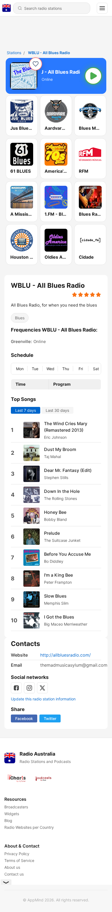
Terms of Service (19, 860)
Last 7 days (25, 410)
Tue (35, 368)
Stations (14, 52)
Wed (50, 368)
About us (12, 867)
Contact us (14, 874)
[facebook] (16, 687)
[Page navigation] (102, 8)
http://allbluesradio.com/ (65, 655)
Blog (8, 820)
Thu (65, 368)
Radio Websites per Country (29, 827)
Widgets (11, 813)
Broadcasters (16, 807)
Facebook (24, 718)
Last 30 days (57, 410)
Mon (20, 368)
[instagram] (29, 687)
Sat (96, 368)
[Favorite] (35, 63)
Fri (81, 368)
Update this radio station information (43, 699)
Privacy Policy (16, 853)
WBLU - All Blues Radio (49, 52)
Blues (19, 318)
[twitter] (42, 687)
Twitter (50, 718)
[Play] (93, 76)
